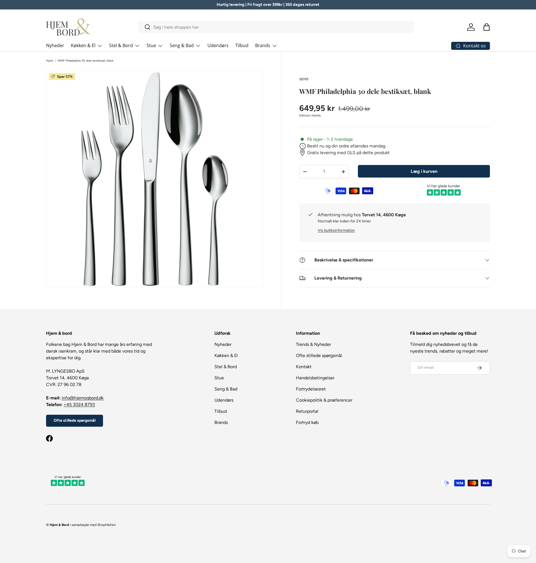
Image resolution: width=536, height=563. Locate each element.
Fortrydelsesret (311, 389)
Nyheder (55, 45)
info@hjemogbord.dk (83, 398)
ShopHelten (106, 525)
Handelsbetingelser (315, 377)
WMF (304, 79)
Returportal (307, 411)
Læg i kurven (424, 171)
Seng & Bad (182, 45)
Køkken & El (83, 45)
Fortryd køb (307, 422)
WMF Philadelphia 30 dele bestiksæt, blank (85, 60)
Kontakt (304, 366)
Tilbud (241, 45)
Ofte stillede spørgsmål (74, 420)
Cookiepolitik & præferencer (324, 400)
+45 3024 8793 (79, 404)
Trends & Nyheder (313, 344)
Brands (262, 45)
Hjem (49, 60)
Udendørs (218, 45)
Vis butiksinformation (336, 230)
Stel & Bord (121, 45)
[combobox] (276, 27)
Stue (151, 45)
